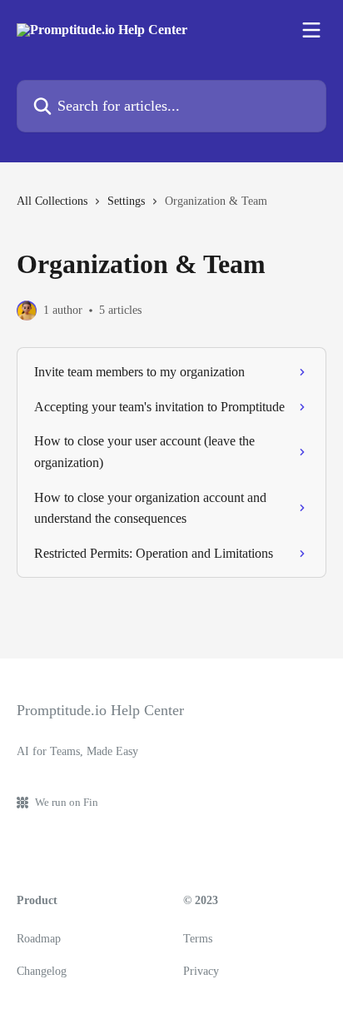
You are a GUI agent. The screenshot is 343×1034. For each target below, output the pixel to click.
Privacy (201, 971)
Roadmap (39, 938)
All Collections (52, 201)
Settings (126, 201)
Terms (197, 938)
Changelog (42, 971)
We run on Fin (66, 802)
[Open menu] (311, 30)
